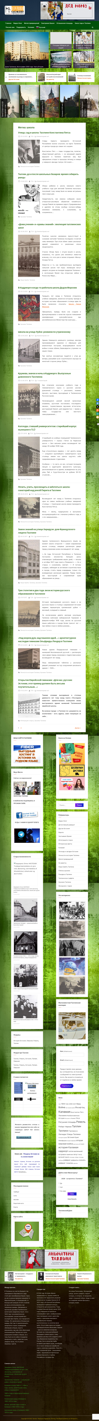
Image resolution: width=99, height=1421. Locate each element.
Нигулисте (67, 1118)
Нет (61, 1187)
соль (15, 1196)
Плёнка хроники (64, 871)
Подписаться (66, 1086)
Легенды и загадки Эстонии (24, 78)
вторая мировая (71, 1140)
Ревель (80, 1121)
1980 (67, 1104)
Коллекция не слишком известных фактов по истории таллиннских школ (54, 1275)
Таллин (76, 1126)
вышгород (76, 1144)
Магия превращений (31, 23)
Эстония (70, 1137)
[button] (97, 399)
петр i (75, 1154)
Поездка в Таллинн (65, 874)
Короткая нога (19, 1203)
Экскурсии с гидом (65, 886)
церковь (75, 1163)
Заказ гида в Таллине (83, 23)
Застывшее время (70, 1107)
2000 (71, 1104)
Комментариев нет (43, 137)
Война (61, 1107)
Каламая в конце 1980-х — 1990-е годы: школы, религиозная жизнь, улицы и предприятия (16, 1388)
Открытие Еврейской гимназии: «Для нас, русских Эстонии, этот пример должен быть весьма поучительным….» (45, 683)
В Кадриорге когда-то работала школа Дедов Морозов (47, 287)
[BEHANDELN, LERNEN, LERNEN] (72, 910)
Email (66, 1060)
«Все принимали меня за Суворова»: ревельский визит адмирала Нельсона (54, 76)
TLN (32, 136)
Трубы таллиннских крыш (85, 75)
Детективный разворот (66, 825)
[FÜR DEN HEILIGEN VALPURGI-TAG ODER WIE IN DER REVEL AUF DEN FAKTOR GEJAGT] (72, 929)
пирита (67, 1157)
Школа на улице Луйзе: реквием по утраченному (44, 331)
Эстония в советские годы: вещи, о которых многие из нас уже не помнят (24, 1275)
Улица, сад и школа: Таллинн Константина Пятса (44, 132)
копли (71, 1151)
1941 (59, 1104)
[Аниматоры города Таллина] (67, 10)
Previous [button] (16, 787)
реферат (66, 1160)
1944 (63, 1104)
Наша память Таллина (27, 280)
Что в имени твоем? (84, 1275)
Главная (8, 23)
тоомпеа (69, 1163)
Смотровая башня (47, 23)
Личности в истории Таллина (55, 79)
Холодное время (62, 1137)
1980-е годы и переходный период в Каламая (26, 988)
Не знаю (63, 1191)
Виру (79, 1104)
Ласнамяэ (62, 1115)
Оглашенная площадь (65, 23)
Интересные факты (65, 844)
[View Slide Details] (20, 788)
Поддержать (21, 27)
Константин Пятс (77, 1112)
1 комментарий (42, 381)
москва (16, 1199)
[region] (27, 788)
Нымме (73, 1118)
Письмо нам (10, 27)
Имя (66, 1051)
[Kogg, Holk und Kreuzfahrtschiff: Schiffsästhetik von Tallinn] (72, 967)
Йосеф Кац (80, 1107)
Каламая (31, 27)
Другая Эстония (64, 828)
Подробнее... (22, 1172)
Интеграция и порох (27, 720)
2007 (74, 1104)
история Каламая (68, 1147)
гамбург (16, 1192)
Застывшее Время (64, 836)
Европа (61, 832)
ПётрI (78, 1118)
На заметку (62, 863)
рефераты (74, 1160)
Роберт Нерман (65, 1127)
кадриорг (63, 1151)
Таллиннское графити (66, 878)
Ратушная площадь (67, 1122)
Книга (16, 1207)
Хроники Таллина (83, 78)
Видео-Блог (17, 23)
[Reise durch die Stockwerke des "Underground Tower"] (72, 985)
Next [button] (38, 787)
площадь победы (74, 1157)
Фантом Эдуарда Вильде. (23, 75)
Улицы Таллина (74, 1134)
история (81, 1144)
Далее (77, 728)
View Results (72, 1199)
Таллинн (63, 1130)
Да (61, 1183)
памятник (69, 1154)
